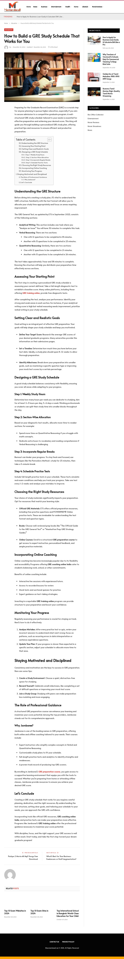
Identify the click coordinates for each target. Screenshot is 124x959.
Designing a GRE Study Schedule (35, 152)
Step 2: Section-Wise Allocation (37, 157)
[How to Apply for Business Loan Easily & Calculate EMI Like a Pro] (94, 40)
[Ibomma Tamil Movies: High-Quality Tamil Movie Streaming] (94, 91)
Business (44, 7)
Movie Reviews (97, 7)
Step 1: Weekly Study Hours (34, 155)
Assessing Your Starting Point (34, 146)
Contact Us (54, 942)
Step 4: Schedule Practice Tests (37, 162)
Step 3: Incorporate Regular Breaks (38, 160)
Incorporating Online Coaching (34, 168)
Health (67, 7)
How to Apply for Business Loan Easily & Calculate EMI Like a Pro (41, 17)
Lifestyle (85, 7)
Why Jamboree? (29, 180)
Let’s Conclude (26, 182)
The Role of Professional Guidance (34, 177)
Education (8, 30)
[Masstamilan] (12, 6)
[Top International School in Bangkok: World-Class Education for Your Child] (68, 900)
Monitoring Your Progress (32, 171)
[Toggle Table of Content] (48, 140)
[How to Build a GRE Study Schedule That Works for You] (42, 77)
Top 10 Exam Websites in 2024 (15, 912)
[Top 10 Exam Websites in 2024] (15, 900)
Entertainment (56, 7)
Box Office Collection (96, 115)
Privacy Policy (68, 942)
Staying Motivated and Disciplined (32, 174)
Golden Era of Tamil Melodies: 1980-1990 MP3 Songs (111, 76)
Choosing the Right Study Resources (36, 165)
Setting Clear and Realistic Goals (35, 149)
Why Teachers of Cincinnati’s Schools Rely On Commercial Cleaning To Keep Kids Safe (111, 59)
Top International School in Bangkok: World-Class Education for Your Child (68, 913)
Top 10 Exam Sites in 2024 (39, 912)
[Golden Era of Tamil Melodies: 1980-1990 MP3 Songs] (94, 77)
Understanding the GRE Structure (34, 143)
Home (29, 7)
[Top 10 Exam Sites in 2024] (42, 900)
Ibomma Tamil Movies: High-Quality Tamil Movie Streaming (111, 92)
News (35, 7)
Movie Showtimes (94, 126)
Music (90, 130)
